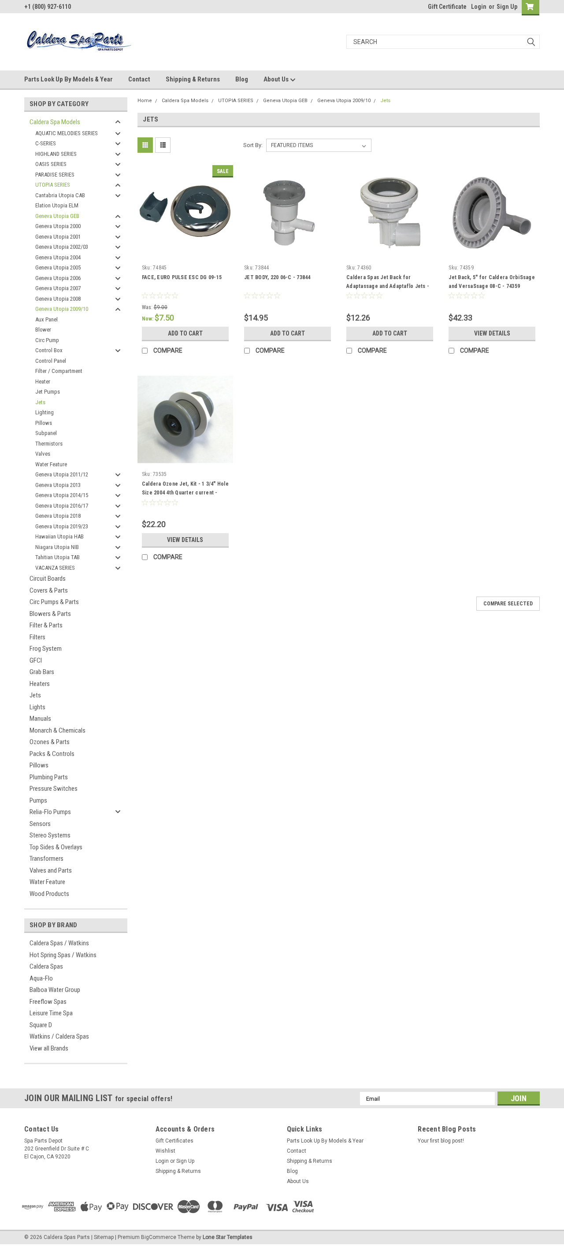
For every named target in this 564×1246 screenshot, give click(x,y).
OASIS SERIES (51, 164)
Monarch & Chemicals (57, 730)
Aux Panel (46, 319)
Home (144, 100)
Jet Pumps (47, 391)
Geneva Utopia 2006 (58, 278)
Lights (37, 707)
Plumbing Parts (49, 777)
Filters (37, 637)
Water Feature (51, 464)
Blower (43, 329)
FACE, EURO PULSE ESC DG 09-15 (182, 277)
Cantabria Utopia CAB (60, 195)
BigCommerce (158, 1237)
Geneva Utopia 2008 (58, 298)
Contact (139, 79)
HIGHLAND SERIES (56, 154)
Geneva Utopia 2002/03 (61, 246)
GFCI (36, 660)
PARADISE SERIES (54, 174)
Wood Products (49, 894)
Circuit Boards (48, 578)
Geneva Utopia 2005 (58, 267)
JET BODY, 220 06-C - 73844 (277, 277)
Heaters (40, 684)
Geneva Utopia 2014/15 (61, 495)
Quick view (185, 254)
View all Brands (49, 1048)
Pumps (38, 800)
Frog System (46, 648)
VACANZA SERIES (55, 567)
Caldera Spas (46, 966)
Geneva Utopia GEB (57, 216)
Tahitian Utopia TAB (57, 557)
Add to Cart (185, 333)
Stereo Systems (50, 835)
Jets (40, 402)
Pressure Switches (54, 789)
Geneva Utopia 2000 (58, 226)
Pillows (43, 423)
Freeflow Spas (48, 1002)
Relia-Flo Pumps (50, 812)
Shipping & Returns (193, 79)
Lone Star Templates (227, 1237)
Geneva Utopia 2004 (58, 257)
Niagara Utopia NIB (57, 547)
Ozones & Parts (50, 742)
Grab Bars (42, 672)
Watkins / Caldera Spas (59, 1036)
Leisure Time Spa (51, 1013)
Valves (42, 453)
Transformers (46, 859)
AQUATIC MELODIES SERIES (66, 133)
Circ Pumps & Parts (54, 602)
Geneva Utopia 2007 (58, 288)
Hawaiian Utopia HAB (59, 536)
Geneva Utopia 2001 (58, 236)
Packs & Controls (52, 754)
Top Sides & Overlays (56, 847)
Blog (241, 79)
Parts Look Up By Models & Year (68, 79)
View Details (492, 333)
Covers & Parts (49, 590)
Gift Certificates (174, 1141)
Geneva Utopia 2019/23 (61, 526)
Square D (41, 1025)
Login (478, 6)
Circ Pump (47, 340)
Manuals (40, 719)
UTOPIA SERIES (52, 184)
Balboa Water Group (55, 990)
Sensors (40, 824)
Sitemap (104, 1237)
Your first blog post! (441, 1141)
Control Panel (50, 361)
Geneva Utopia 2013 (58, 485)
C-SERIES (45, 143)
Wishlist (165, 1151)
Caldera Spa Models (55, 122)
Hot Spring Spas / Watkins (63, 955)
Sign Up (507, 6)
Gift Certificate (447, 6)
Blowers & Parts (50, 614)
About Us (276, 79)
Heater (42, 381)
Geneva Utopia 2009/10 (61, 309)
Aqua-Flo (41, 978)
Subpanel (46, 433)
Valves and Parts (51, 870)
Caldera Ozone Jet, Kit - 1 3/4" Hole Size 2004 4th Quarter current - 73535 (185, 493)
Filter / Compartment (58, 371)
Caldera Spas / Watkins (59, 943)
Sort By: (253, 145)
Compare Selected (508, 604)
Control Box (49, 350)
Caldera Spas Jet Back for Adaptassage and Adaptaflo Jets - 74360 (387, 286)
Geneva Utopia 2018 (58, 515)
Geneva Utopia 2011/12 (61, 474)
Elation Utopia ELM (56, 205)
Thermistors (49, 443)
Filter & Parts (46, 625)
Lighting (44, 412)
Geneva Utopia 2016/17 (61, 505)
